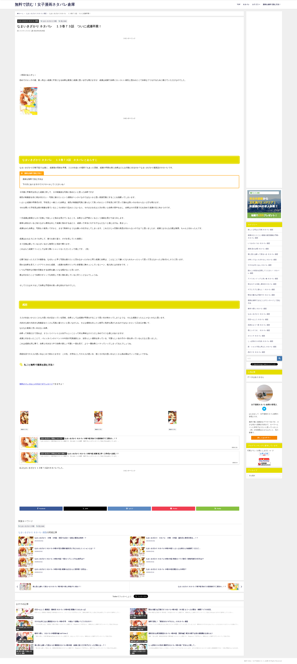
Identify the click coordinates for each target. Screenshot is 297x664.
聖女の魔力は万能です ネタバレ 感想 (261, 295)
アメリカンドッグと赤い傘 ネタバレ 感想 (263, 278)
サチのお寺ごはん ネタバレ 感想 (259, 265)
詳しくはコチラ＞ (264, 437)
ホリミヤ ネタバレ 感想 (256, 336)
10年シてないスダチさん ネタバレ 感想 (262, 259)
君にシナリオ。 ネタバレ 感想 (259, 330)
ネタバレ (246, 4)
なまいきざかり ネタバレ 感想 (28, 21)
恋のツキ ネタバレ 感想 (256, 352)
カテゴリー (256, 4)
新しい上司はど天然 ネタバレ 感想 (260, 229)
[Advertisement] (129, 56)
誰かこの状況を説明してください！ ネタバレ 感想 (263, 272)
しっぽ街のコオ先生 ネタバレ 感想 (260, 341)
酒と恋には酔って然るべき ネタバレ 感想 (263, 254)
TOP (238, 4)
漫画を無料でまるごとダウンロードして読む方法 (264, 302)
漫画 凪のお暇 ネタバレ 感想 (258, 249)
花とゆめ (64, 21)
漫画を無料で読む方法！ (272, 4)
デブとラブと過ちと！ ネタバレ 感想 (261, 289)
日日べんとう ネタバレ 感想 (258, 319)
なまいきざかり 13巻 (50, 21)
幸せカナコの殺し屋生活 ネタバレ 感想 (262, 284)
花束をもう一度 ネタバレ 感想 (259, 325)
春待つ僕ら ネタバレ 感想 (257, 308)
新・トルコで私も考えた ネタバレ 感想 (262, 346)
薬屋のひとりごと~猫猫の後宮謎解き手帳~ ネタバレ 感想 (263, 236)
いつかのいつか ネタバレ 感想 (259, 243)
